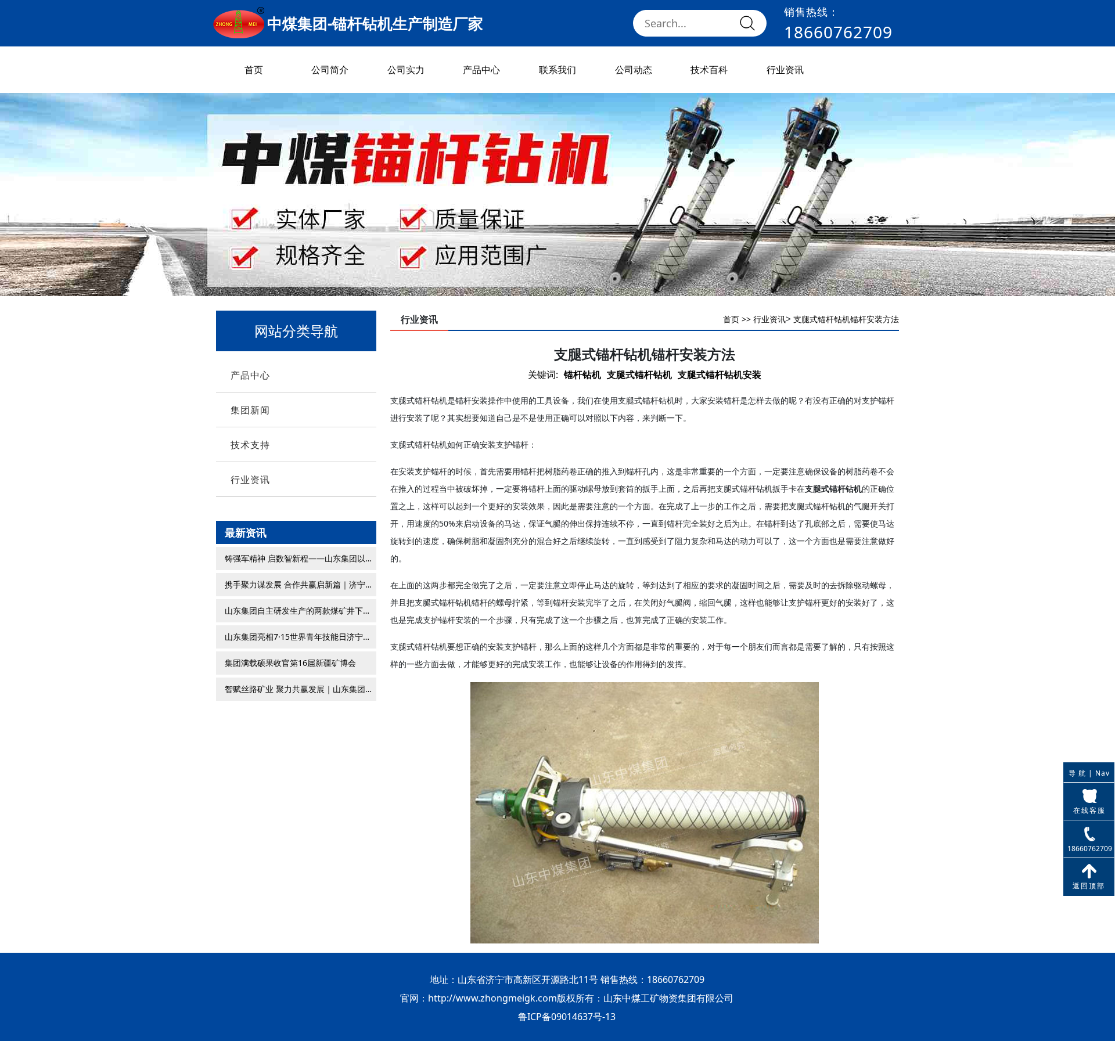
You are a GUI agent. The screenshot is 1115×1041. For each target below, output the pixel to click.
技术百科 (709, 69)
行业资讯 (785, 69)
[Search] (747, 23)
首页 (253, 69)
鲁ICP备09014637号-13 (567, 1016)
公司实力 (406, 69)
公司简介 (329, 69)
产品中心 (481, 69)
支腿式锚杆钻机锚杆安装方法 (846, 319)
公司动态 (633, 69)
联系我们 (557, 69)
